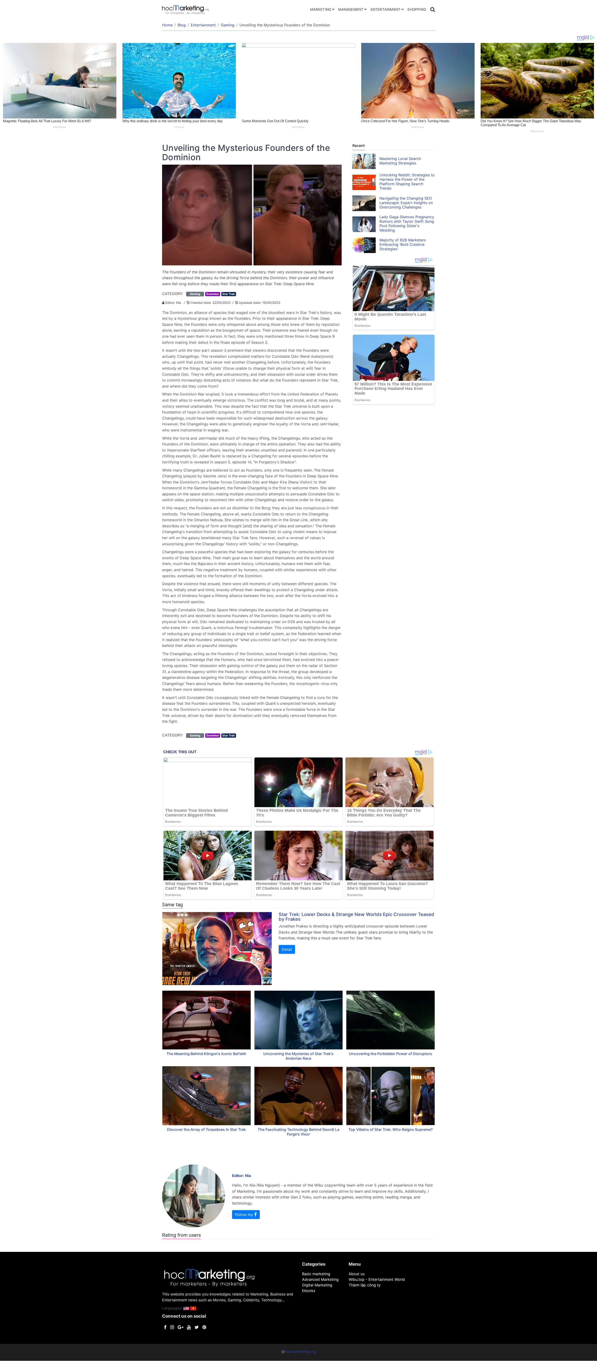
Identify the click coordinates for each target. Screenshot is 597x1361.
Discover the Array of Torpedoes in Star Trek (206, 1129)
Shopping (416, 9)
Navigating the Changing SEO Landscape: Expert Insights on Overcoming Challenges (406, 202)
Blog (182, 25)
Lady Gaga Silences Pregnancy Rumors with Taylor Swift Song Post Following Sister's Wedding (406, 224)
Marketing (320, 9)
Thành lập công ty (365, 1285)
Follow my (244, 1214)
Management (350, 9)
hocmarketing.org (300, 1351)
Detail (287, 949)
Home (167, 25)
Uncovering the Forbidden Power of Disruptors (390, 1053)
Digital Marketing (317, 1285)
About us (356, 1273)
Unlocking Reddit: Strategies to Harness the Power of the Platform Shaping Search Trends (407, 182)
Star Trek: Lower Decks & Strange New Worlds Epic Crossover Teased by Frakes (356, 917)
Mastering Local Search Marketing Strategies (400, 160)
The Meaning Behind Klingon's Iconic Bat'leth (206, 1053)
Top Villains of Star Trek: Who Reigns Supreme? (390, 1129)
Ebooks (308, 1290)
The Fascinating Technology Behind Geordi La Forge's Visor (298, 1131)
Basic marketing (316, 1273)
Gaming (227, 25)
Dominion (212, 294)
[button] (186, 1308)
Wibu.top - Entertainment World (377, 1279)
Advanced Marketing (320, 1279)
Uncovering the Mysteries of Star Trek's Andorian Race (298, 1056)
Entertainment (386, 9)
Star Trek (228, 294)
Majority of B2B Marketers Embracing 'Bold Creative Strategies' (402, 244)
